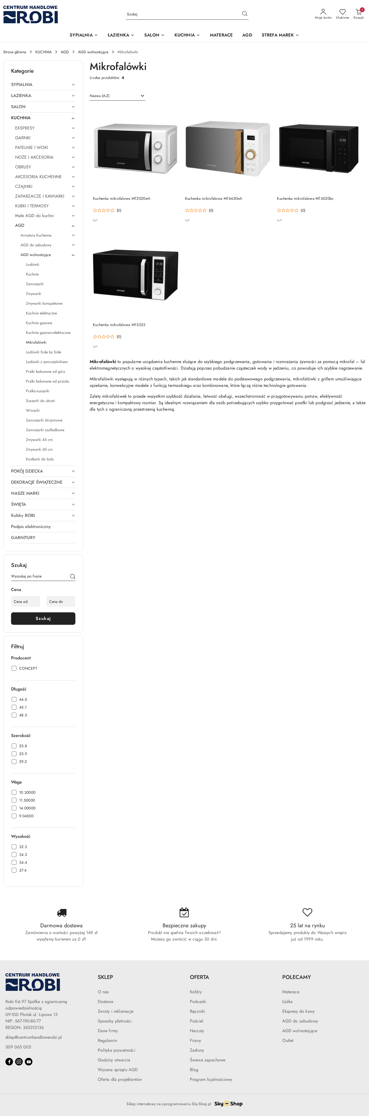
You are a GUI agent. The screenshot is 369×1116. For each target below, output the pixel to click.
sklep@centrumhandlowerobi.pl (33, 1037)
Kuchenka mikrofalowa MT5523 (119, 324)
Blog (194, 1070)
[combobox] (117, 96)
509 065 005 (18, 1047)
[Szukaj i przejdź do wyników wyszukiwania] (245, 14)
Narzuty (197, 1031)
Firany (195, 1040)
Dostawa (105, 1001)
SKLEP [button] (105, 977)
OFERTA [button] (199, 977)
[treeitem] (43, 84)
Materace (290, 992)
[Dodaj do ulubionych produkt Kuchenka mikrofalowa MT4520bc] (356, 112)
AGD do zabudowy (300, 1021)
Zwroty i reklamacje (116, 1011)
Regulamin (107, 1040)
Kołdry (196, 992)
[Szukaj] (72, 577)
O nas (103, 992)
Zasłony (197, 1050)
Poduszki (198, 1001)
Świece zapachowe (208, 1060)
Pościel (196, 1021)
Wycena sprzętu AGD (118, 1070)
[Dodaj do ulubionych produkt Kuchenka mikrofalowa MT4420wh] (264, 112)
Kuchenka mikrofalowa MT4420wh (213, 198)
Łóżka (287, 1001)
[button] (84, 35)
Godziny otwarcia (114, 1060)
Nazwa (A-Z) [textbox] (99, 95)
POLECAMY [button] (296, 977)
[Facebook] (9, 1061)
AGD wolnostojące (299, 1031)
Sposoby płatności (115, 1021)
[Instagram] (19, 1061)
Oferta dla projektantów (120, 1079)
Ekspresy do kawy (298, 1011)
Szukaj (43, 618)
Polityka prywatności (116, 1050)
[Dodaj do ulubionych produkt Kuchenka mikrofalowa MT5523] (172, 238)
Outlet (288, 1040)
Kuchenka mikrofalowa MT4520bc (305, 198)
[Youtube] (28, 1061)
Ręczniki (197, 1011)
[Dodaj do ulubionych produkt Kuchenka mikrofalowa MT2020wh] (172, 112)
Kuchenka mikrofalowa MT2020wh (121, 198)
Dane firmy (108, 1031)
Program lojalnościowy (211, 1079)
